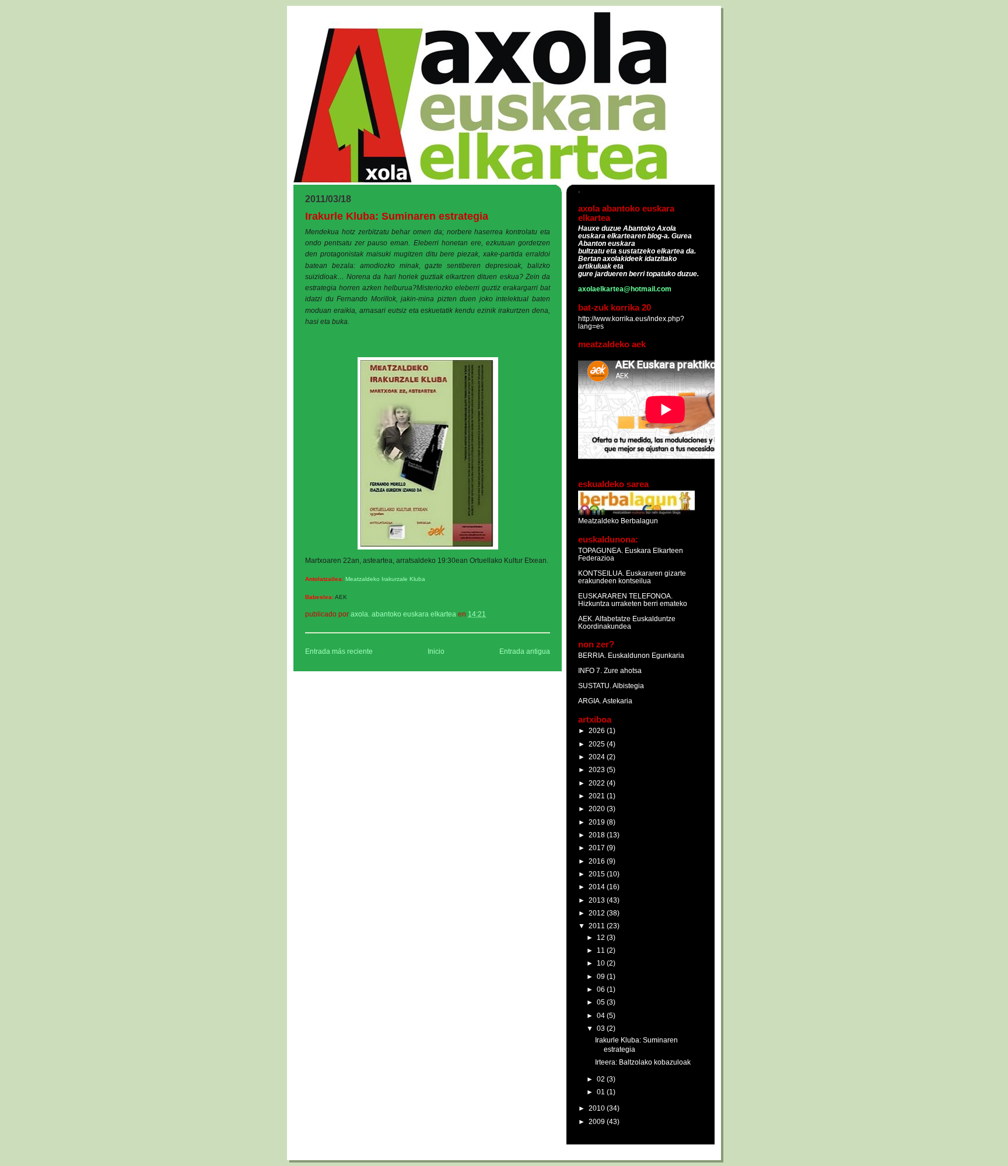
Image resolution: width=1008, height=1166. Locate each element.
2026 (598, 730)
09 (602, 976)
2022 (598, 783)
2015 (598, 874)
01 (602, 1091)
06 (602, 989)
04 (602, 1015)
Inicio (436, 651)
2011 (598, 925)
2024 (598, 756)
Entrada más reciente (339, 651)
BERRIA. (592, 655)
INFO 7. (591, 670)
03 (602, 1028)
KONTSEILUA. (601, 573)
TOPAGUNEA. (601, 550)
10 (602, 963)
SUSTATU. (595, 685)
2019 (598, 822)
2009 (598, 1121)
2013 (598, 900)
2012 (598, 913)
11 (602, 950)
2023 (598, 769)
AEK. (586, 618)
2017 (598, 847)
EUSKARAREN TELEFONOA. (625, 596)
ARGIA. (589, 700)
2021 (598, 795)
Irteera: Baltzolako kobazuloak (643, 1062)
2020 (598, 808)
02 (602, 1079)
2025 (598, 744)
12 (602, 937)
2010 (598, 1108)
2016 (598, 861)
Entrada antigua (524, 651)
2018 (598, 835)
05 (602, 1002)
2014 (598, 886)
